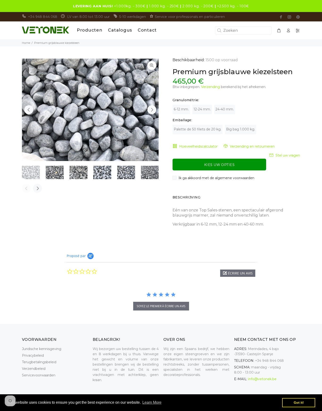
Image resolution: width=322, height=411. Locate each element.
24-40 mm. (224, 109)
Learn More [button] (151, 402)
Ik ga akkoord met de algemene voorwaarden (216, 178)
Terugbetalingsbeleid (39, 362)
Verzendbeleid (33, 369)
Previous (28, 109)
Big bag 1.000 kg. (240, 129)
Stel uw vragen (288, 155)
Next (151, 109)
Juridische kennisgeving (41, 349)
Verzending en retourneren (252, 146)
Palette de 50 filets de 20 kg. (197, 129)
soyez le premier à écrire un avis (161, 306)
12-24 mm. (202, 109)
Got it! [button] (299, 402)
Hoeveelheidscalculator (198, 146)
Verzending (210, 87)
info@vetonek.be (262, 379)
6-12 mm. (181, 109)
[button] (237, 273)
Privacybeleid (33, 355)
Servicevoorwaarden (38, 375)
